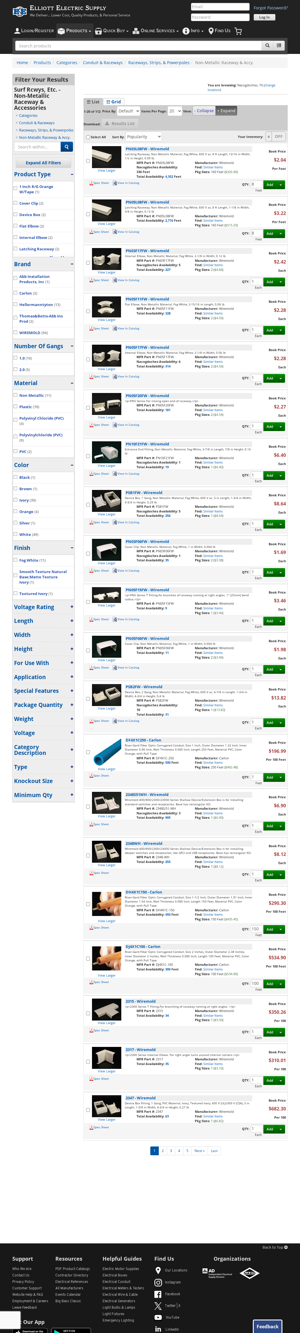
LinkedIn (172, 1330)
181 (168, 410)
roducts (77, 30)
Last (214, 1150)
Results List (122, 123)
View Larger (106, 170)
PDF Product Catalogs (72, 1269)
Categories (67, 62)
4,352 (169, 176)
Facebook (172, 1294)
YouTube (172, 1318)
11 (167, 652)
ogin (37, 30)
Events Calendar (68, 1295)
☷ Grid (113, 102)
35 (167, 560)
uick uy (114, 30)
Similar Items (213, 167)
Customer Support (27, 1288)
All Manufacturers (69, 1288)
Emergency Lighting (118, 1320)
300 (168, 969)
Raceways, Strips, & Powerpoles (159, 62)
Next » (200, 1150)
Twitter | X (172, 1306)
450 (168, 914)
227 (168, 269)
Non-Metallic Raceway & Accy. (45, 137)
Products (42, 62)
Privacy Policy (23, 1282)
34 (167, 1015)
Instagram (173, 1282)
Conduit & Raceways (103, 62)
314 (168, 366)
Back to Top (273, 1248)
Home (22, 62)
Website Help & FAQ (27, 1295)
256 (168, 515)
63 (167, 1116)
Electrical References (71, 1282)
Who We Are (21, 1269)
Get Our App (28, 1321)
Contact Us (21, 1275)
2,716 (169, 220)
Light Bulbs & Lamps (119, 1308)
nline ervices (158, 30)
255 (168, 861)
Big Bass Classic (68, 1301)
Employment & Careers (30, 1301)
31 (167, 714)
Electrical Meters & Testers (123, 1288)
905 (168, 817)
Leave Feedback (24, 1308)
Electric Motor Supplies (121, 1269)
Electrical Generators (119, 1301)
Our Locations (176, 1270)
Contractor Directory (71, 1275)
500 (168, 762)
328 (168, 313)
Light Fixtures (114, 1314)
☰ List (93, 102)
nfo (195, 30)
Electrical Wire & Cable (120, 1295)
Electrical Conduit (116, 1282)
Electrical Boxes (115, 1275)
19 (167, 467)
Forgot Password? (271, 8)
